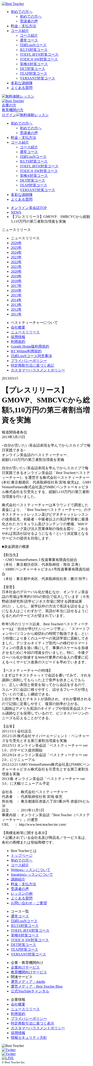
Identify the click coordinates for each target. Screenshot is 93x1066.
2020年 (16, 271)
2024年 (16, 252)
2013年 (16, 305)
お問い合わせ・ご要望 (29, 903)
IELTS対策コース (34, 50)
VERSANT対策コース (37, 78)
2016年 (16, 290)
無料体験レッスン (19, 96)
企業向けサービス (25, 967)
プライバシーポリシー (29, 361)
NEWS (16, 212)
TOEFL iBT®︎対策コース (39, 54)
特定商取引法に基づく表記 (32, 365)
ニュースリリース (25, 332)
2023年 (16, 257)
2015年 (16, 295)
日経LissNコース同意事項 (31, 356)
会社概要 (18, 327)
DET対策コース (32, 69)
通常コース (29, 40)
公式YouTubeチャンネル (30, 991)
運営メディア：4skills (28, 982)
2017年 (16, 286)
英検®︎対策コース (34, 64)
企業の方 (9, 105)
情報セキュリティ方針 (29, 1038)
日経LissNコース (33, 45)
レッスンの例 (22, 893)
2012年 (16, 309)
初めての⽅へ (22, 860)
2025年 (16, 248)
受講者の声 (29, 21)
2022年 (16, 262)
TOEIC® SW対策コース (39, 59)
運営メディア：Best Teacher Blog (37, 986)
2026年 (16, 243)
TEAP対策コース (33, 73)
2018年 (16, 281)
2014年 (16, 300)
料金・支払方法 (23, 26)
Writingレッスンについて (30, 870)
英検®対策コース (25, 935)
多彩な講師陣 (22, 83)
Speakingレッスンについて (32, 874)
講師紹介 (18, 879)
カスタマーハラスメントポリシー (38, 370)
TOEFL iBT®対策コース (30, 930)
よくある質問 (22, 88)
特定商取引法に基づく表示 (32, 1023)
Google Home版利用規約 (30, 346)
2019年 (16, 276)
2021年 (16, 267)
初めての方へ (22, 12)
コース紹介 (20, 31)
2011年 (16, 314)
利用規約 (18, 342)
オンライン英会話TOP (29, 208)
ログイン (9, 115)
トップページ (22, 855)
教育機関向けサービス (29, 972)
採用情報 (18, 337)
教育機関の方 (12, 110)
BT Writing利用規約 (26, 351)
